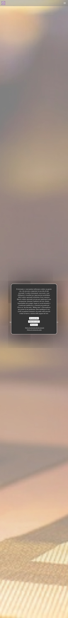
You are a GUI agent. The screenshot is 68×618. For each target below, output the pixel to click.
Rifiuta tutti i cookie (34, 321)
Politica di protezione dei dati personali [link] (34, 328)
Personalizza (34, 324)
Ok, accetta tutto (34, 318)
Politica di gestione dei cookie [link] (34, 330)
